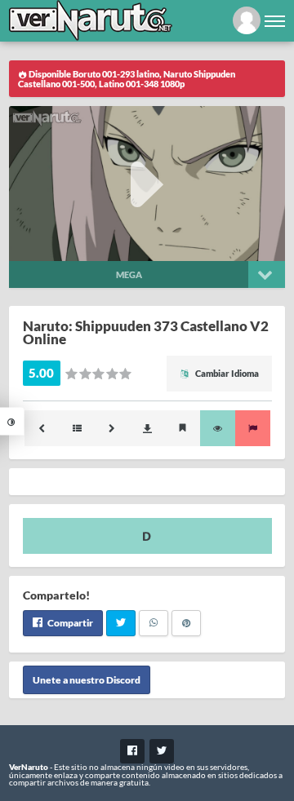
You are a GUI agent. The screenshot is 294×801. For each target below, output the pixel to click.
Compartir (69, 623)
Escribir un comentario (147, 536)
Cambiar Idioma (226, 373)
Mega (129, 274)
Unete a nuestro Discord (86, 680)
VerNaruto (28, 767)
